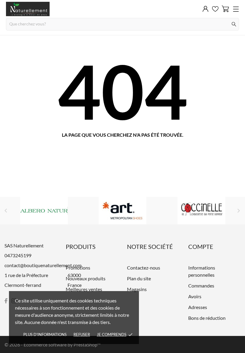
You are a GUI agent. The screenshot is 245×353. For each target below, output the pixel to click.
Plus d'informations (45, 334)
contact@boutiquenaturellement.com (43, 265)
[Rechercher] (234, 24)
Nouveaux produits (85, 278)
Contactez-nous (143, 267)
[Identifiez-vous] (205, 9)
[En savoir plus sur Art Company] (122, 210)
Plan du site (139, 278)
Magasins (137, 289)
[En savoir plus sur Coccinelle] (201, 210)
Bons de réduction (207, 318)
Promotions (78, 267)
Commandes (201, 285)
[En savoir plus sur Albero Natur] (44, 210)
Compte (200, 246)
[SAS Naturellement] (28, 9)
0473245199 (17, 255)
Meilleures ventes (84, 289)
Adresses (197, 307)
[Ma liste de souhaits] (215, 9)
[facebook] (6, 300)
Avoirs (194, 296)
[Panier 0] (225, 8)
